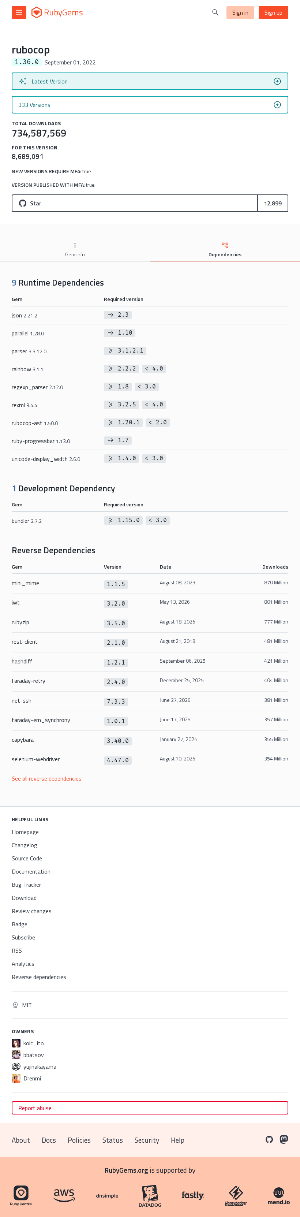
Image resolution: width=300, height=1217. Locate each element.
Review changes (32, 911)
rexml (24, 405)
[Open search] (215, 12)
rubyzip (20, 622)
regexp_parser (37, 387)
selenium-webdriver (36, 759)
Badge (19, 924)
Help (177, 1140)
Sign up (273, 12)
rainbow (28, 369)
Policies (79, 1140)
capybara (23, 739)
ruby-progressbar (41, 440)
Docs (49, 1140)
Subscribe (23, 937)
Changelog (24, 845)
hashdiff (22, 661)
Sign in (240, 12)
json (24, 315)
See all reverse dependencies (47, 778)
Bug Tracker (26, 884)
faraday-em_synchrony (41, 719)
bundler (27, 520)
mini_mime (25, 582)
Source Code (27, 858)
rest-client (25, 641)
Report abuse (35, 1108)
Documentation (31, 871)
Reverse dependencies (39, 976)
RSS (17, 950)
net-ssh (21, 700)
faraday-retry (28, 680)
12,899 (273, 203)
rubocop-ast (35, 422)
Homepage (25, 831)
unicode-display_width (46, 458)
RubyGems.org (126, 1170)
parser (29, 351)
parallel (28, 333)
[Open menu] (19, 12)
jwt (16, 602)
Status (112, 1140)
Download (24, 897)
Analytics (23, 963)
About (21, 1140)
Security (147, 1140)
